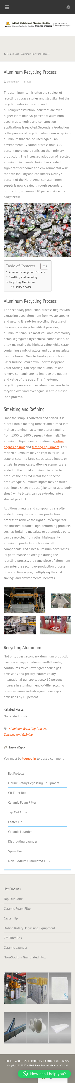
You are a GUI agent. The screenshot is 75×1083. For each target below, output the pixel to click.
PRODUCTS (36, 1060)
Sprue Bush (16, 851)
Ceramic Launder (20, 832)
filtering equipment (45, 447)
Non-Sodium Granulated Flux (29, 861)
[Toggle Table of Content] (42, 266)
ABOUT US (20, 1060)
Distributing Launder (22, 841)
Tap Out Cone (17, 812)
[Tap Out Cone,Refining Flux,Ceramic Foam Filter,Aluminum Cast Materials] (37, 27)
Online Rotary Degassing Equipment (33, 783)
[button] (44, 1074)
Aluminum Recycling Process (27, 272)
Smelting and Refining (23, 277)
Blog (28, 81)
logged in (29, 758)
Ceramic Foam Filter (22, 802)
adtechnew (13, 81)
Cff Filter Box (17, 793)
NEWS (65, 1060)
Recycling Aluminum (22, 282)
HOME (8, 1060)
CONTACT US (52, 1060)
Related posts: (23, 287)
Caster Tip (15, 822)
